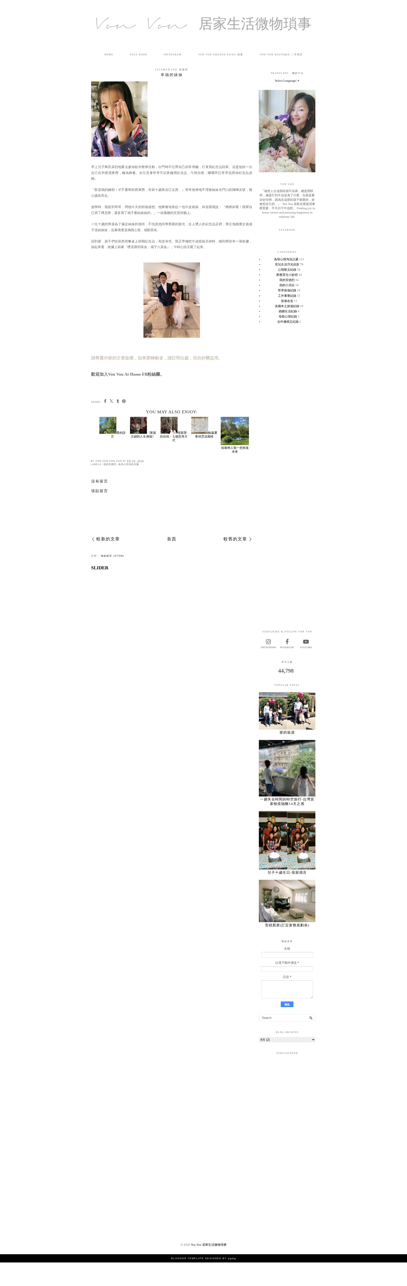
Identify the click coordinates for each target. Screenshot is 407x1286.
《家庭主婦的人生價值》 (143, 434)
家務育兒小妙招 (287, 275)
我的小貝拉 (287, 285)
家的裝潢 (287, 732)
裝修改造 (287, 301)
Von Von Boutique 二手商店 (281, 54)
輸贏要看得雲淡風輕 (206, 434)
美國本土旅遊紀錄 (287, 306)
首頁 (171, 539)
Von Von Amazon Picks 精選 (220, 54)
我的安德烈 (109, 464)
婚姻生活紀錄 (288, 311)
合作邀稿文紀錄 (288, 321)
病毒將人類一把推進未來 (235, 449)
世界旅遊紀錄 (287, 290)
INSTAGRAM (173, 54)
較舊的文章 (235, 539)
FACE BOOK (138, 54)
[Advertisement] (287, 402)
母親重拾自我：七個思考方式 (173, 436)
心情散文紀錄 (287, 269)
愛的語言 (118, 434)
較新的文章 (108, 539)
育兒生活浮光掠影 (287, 264)
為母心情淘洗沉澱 (128, 464)
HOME (109, 54)
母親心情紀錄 (288, 316)
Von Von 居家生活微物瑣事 (203, 26)
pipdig (232, 1258)
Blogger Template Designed (196, 1258)
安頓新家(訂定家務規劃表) (287, 925)
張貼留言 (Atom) (112, 556)
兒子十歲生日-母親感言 (287, 872)
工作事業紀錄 (287, 295)
